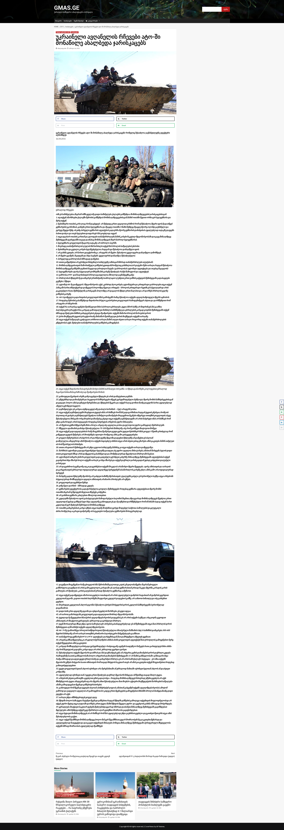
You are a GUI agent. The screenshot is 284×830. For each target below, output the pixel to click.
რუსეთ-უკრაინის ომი (62, 32)
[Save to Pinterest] (282, 417)
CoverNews (149, 826)
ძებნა (226, 9)
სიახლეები (68, 21)
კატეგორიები (93, 21)
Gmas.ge (66, 7)
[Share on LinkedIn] (282, 422)
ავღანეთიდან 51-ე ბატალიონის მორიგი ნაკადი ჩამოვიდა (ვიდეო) (147, 754)
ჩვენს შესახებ (79, 21)
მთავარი (58, 21)
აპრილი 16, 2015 (74, 48)
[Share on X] (282, 407)
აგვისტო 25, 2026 (74, 814)
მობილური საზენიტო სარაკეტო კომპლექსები (70, 793)
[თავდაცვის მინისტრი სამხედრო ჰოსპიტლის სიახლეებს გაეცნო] (156, 785)
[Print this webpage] (282, 427)
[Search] (228, 26)
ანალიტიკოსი (62, 48)
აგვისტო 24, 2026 (115, 817)
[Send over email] (282, 412)
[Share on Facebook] (282, 402)
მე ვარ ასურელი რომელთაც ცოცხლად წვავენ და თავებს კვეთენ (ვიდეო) (83, 756)
